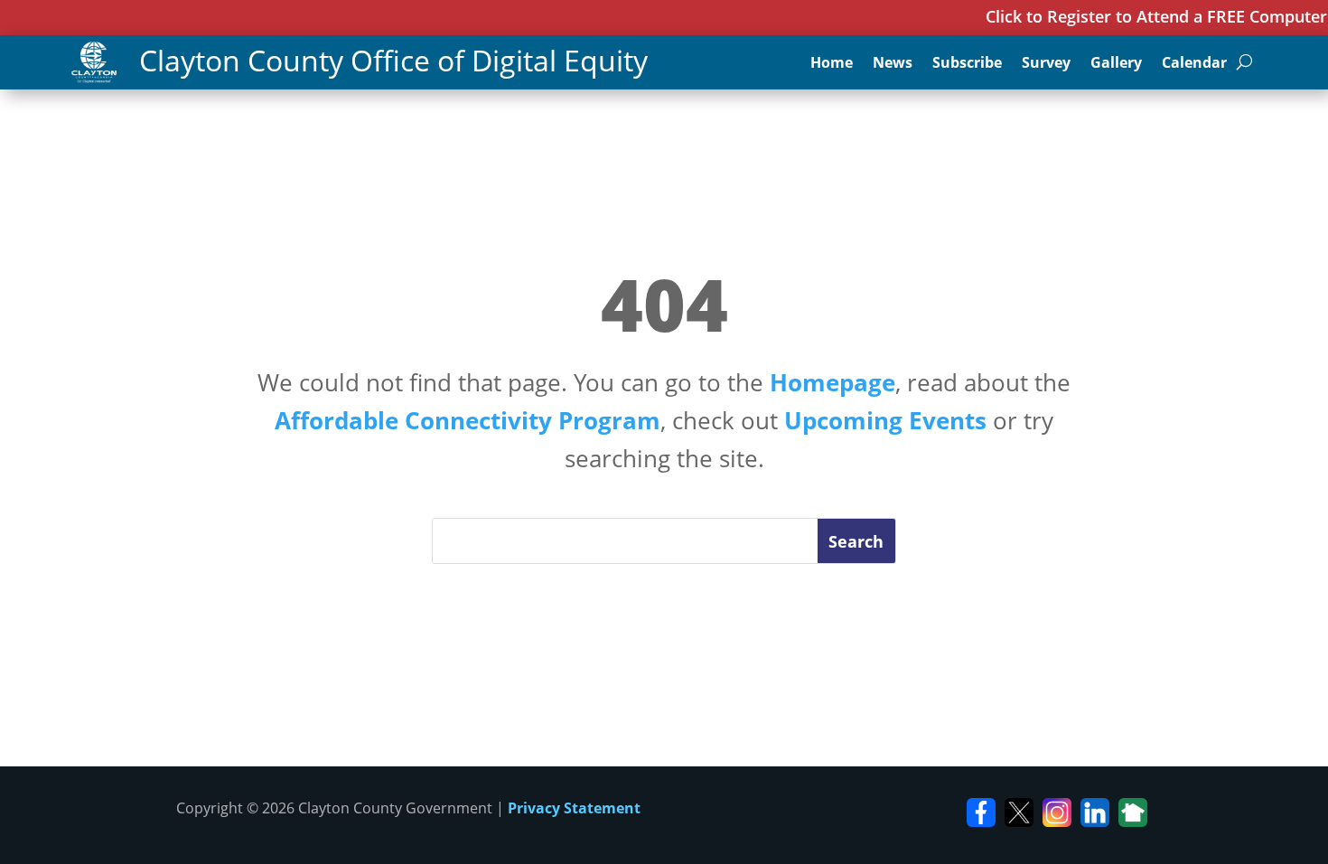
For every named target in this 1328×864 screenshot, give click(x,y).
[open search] (1244, 62)
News (892, 64)
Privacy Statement (574, 808)
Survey (1046, 64)
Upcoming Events (885, 420)
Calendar (1194, 64)
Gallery (1116, 64)
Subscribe (967, 64)
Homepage (832, 382)
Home (831, 64)
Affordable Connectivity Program (467, 420)
